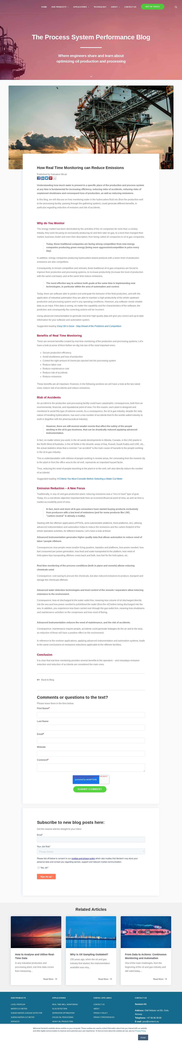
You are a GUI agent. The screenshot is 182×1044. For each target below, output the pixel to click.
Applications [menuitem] (80, 7)
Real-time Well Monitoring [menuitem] (65, 1004)
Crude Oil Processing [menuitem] (62, 1017)
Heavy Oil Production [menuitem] (62, 1022)
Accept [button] (143, 1037)
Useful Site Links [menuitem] (102, 998)
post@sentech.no (150, 1021)
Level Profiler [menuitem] (18, 1004)
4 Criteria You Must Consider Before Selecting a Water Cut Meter (89, 479)
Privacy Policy (140, 1031)
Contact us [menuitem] (130, 7)
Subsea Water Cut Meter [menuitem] (22, 1017)
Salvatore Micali (59, 174)
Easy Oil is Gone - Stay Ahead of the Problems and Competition (89, 326)
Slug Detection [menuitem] (59, 1009)
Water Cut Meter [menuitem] (19, 1009)
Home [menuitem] (44, 7)
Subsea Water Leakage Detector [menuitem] (26, 1013)
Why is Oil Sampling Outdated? (89, 954)
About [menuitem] (114, 7)
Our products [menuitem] (18, 998)
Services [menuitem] (15, 1022)
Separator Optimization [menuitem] (63, 1013)
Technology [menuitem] (100, 7)
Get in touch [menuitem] (153, 7)
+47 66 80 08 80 (153, 1018)
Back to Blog (47, 680)
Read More (48, 979)
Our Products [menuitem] (58, 7)
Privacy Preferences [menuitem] (104, 1017)
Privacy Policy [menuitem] (101, 1013)
